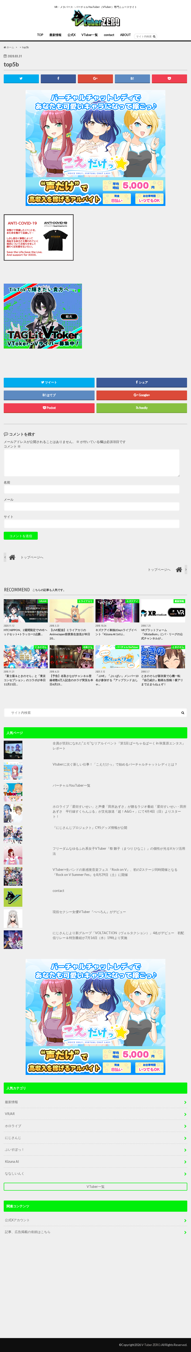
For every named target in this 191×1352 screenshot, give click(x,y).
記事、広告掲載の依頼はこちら (28, 1232)
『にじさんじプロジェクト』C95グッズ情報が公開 (90, 828)
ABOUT (125, 35)
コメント (12, 446)
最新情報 (55, 35)
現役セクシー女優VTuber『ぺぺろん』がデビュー (89, 912)
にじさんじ (13, 1138)
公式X (71, 35)
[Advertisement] (128, 316)
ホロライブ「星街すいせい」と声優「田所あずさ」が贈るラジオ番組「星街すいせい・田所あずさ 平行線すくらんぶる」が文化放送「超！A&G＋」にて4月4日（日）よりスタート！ (119, 811)
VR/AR (10, 1114)
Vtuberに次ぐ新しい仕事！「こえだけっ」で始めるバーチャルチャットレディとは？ (115, 764)
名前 (7, 482)
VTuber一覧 (90, 35)
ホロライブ (13, 1126)
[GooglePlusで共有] (95, 78)
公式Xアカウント (17, 1220)
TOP (40, 35)
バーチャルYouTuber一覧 (71, 785)
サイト (9, 517)
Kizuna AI (12, 1161)
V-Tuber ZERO (150, 1345)
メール (9, 499)
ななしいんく (14, 1173)
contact (109, 35)
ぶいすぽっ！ (14, 1149)
